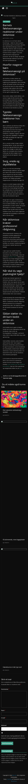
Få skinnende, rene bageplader (14, 540)
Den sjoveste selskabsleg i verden (12, 411)
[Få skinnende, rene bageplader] (14, 422)
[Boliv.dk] (3, 8)
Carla (12, 38)
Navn (3, 710)
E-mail (3, 718)
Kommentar (5, 689)
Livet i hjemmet (6, 21)
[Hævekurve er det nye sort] (14, 549)
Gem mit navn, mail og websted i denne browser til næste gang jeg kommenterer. (13, 737)
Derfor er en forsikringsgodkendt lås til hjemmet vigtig (14, 377)
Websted (3, 725)
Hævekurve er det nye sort (12, 667)
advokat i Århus (13, 257)
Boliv (20, 368)
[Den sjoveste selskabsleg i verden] (14, 392)
